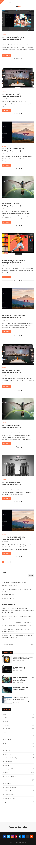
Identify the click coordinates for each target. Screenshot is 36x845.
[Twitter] (8, 836)
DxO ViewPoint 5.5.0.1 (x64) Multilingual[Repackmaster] (11, 483)
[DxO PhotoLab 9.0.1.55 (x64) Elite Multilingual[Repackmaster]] (18, 20)
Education (19, 747)
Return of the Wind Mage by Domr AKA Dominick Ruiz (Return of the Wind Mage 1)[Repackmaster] (23, 679)
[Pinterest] (16, 836)
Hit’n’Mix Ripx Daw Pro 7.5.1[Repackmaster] (19, 668)
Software (18, 772)
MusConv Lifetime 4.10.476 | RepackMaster (14, 617)
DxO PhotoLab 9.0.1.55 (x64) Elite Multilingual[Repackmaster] (13, 38)
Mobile (18, 743)
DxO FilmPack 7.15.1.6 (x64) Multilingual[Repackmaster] (11, 95)
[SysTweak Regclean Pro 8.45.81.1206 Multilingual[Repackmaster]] (7, 659)
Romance (19, 728)
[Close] (2, 2)
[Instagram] (12, 836)
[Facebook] (4, 836)
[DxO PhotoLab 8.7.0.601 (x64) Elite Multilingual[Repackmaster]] (18, 299)
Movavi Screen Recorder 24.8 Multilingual (14, 582)
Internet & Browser (19, 787)
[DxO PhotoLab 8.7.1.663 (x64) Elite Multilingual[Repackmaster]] (18, 132)
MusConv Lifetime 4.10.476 (9, 585)
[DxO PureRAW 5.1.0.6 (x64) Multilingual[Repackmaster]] (18, 187)
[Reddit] (31, 836)
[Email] (23, 836)
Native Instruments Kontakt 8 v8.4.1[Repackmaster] (21, 688)
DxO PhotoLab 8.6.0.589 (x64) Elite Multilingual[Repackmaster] (13, 538)
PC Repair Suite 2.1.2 (8, 594)
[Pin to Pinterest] (19, 59)
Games (18, 732)
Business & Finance (19, 776)
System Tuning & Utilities (19, 802)
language (19, 750)
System (19, 765)
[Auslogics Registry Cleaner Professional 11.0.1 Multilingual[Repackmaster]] (7, 700)
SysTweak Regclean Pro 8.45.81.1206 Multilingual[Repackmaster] (23, 657)
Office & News (19, 791)
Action (19, 736)
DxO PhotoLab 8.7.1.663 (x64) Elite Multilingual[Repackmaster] (13, 150)
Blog (18, 714)
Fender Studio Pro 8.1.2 (8, 598)
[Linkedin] (20, 836)
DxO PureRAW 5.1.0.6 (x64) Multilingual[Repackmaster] (11, 205)
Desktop (19, 780)
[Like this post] (14, 59)
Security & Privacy (19, 798)
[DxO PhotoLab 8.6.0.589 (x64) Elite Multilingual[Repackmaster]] (18, 520)
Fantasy (19, 725)
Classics (19, 721)
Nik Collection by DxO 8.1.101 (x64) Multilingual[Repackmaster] (13, 262)
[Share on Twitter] (18, 59)
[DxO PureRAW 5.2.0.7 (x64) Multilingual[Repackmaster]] (18, 409)
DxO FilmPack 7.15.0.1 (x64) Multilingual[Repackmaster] (11, 371)
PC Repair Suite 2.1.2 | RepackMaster (12, 629)
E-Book (18, 717)
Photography (19, 761)
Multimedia (19, 754)
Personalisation (19, 794)
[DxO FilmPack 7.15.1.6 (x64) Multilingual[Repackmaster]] (18, 77)
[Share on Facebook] (16, 59)
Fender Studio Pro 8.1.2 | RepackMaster (13, 635)
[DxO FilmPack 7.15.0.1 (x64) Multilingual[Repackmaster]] (18, 354)
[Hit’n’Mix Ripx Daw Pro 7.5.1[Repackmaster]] (7, 669)
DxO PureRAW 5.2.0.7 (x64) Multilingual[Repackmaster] (11, 426)
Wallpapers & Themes (19, 769)
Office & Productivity (19, 758)
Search (4, 572)
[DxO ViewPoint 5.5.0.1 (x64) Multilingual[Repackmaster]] (18, 465)
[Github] (27, 836)
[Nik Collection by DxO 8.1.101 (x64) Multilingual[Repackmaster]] (18, 244)
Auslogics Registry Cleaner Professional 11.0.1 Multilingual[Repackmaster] (21, 699)
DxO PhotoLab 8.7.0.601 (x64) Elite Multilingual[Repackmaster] (13, 316)
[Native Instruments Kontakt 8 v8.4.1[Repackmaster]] (7, 690)
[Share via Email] (21, 59)
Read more (6, 55)
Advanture (19, 739)
